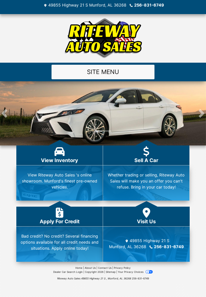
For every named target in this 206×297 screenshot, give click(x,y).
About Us (90, 267)
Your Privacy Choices (131, 271)
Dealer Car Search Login (68, 271)
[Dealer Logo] (103, 38)
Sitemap (111, 271)
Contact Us (105, 267)
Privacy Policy (122, 267)
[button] (4, 113)
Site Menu (103, 72)
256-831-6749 (149, 5)
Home (78, 267)
